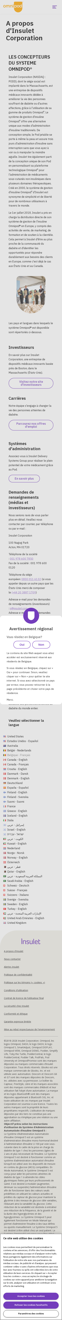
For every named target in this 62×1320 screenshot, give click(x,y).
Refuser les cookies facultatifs (31, 1305)
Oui (22, 644)
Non (41, 644)
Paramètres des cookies (31, 1313)
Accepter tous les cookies (31, 1296)
